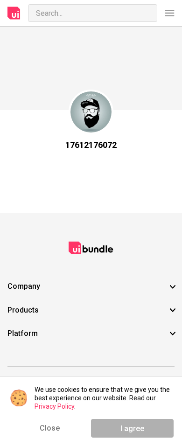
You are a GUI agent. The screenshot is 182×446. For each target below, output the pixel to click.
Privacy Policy (54, 406)
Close (50, 428)
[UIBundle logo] (14, 13)
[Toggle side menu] (170, 13)
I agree (132, 428)
